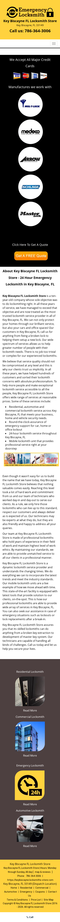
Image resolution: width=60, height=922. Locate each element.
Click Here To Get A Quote (30, 245)
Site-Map (49, 899)
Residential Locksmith (30, 672)
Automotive (10, 891)
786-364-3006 (38, 30)
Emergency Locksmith (30, 765)
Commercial (41, 887)
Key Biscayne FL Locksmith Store (24, 296)
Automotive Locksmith (30, 810)
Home (14, 887)
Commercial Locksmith (30, 717)
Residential (26, 887)
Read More (30, 710)
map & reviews (43, 872)
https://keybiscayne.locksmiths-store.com (30, 880)
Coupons (40, 891)
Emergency (26, 891)
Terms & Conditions (17, 899)
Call (30, 917)
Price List (36, 899)
